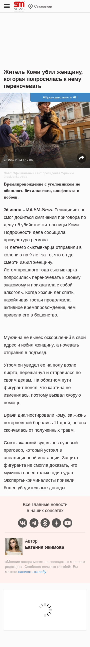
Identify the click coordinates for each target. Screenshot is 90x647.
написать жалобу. (32, 572)
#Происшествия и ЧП (60, 97)
